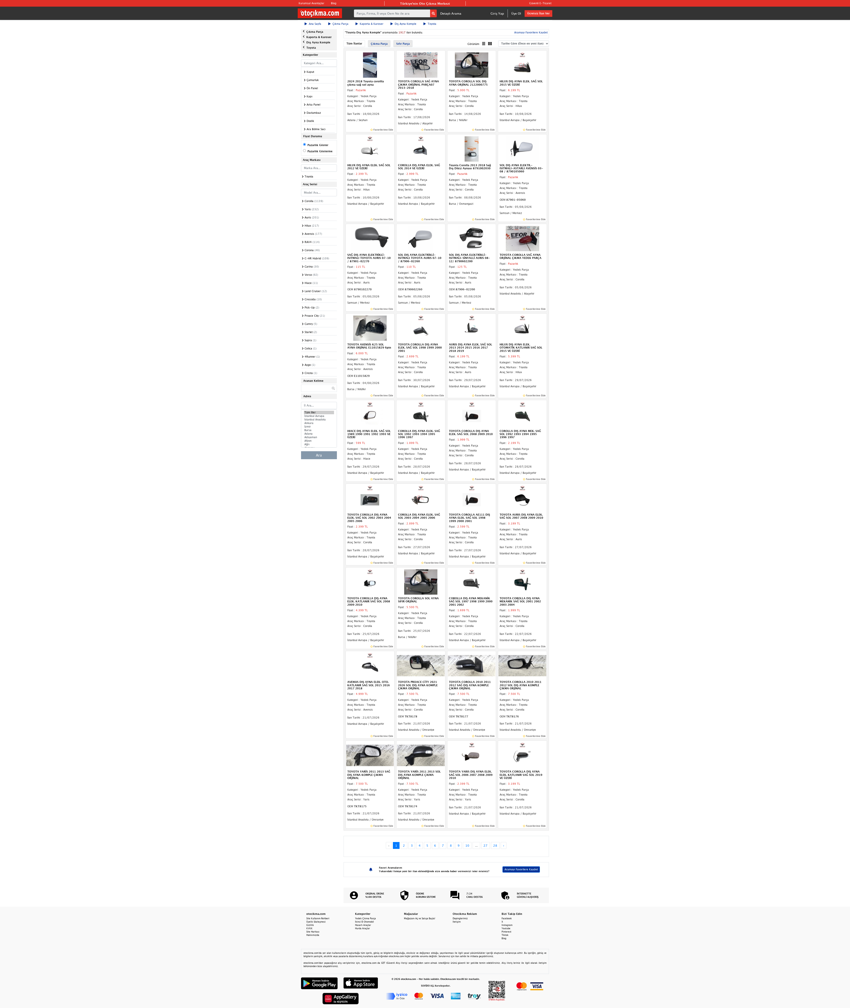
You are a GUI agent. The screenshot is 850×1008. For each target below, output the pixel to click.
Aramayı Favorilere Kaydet (521, 869)
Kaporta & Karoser (371, 23)
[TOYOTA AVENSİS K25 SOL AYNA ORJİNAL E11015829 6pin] (370, 328)
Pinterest (506, 931)
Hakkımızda (312, 935)
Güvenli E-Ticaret (540, 3)
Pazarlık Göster (317, 145)
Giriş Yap (497, 13)
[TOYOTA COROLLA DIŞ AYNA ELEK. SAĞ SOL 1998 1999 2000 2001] (421, 328)
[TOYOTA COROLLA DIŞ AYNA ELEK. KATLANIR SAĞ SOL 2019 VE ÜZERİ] (522, 755)
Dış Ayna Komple (405, 23)
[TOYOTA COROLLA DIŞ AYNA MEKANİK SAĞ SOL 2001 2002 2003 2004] (522, 582)
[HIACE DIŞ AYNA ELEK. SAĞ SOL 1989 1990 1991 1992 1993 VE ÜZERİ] (370, 414)
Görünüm (473, 44)
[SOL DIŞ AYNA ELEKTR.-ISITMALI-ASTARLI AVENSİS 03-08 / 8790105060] (522, 148)
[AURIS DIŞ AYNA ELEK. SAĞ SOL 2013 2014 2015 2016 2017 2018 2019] (472, 328)
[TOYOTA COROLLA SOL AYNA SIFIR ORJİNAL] (421, 582)
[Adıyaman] (319, 437)
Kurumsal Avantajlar (311, 3)
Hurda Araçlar (362, 928)
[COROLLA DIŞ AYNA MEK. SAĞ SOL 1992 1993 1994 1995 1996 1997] (522, 414)
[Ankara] (319, 423)
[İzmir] (319, 426)
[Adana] (319, 434)
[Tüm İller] (319, 412)
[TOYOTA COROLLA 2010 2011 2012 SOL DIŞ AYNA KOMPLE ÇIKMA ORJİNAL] (522, 665)
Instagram (507, 925)
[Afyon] (319, 441)
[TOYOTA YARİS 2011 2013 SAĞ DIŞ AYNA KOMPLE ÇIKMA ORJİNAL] (370, 755)
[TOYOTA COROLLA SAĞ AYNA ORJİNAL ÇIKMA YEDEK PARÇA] (522, 238)
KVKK (309, 928)
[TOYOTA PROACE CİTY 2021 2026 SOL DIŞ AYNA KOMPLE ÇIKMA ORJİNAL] (421, 665)
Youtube (506, 928)
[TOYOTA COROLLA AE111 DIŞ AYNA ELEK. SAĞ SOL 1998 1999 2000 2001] (472, 498)
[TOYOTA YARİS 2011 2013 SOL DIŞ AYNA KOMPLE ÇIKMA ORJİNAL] (421, 755)
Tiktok (505, 935)
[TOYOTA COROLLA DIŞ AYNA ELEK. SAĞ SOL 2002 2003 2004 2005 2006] (370, 498)
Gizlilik (310, 925)
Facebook (507, 918)
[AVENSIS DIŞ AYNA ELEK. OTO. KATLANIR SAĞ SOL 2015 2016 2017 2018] (370, 665)
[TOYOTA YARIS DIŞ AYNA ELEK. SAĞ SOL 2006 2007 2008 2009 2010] (472, 755)
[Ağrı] (319, 444)
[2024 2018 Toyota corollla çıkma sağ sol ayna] (370, 65)
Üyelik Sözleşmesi (316, 921)
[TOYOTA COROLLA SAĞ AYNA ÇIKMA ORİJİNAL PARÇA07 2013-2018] (421, 65)
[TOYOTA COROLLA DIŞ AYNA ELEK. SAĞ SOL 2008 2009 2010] (472, 414)
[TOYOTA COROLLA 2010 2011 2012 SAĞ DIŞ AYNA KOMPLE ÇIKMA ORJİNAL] (472, 665)
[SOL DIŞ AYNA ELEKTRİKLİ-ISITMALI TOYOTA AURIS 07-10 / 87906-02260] (421, 238)
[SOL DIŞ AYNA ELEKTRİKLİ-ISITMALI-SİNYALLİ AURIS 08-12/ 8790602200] (472, 238)
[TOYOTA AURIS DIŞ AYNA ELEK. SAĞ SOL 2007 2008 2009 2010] (522, 498)
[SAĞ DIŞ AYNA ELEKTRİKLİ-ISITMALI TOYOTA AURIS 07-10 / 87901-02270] (370, 238)
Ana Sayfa (315, 23)
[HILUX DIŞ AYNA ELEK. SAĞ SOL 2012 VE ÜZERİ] (370, 148)
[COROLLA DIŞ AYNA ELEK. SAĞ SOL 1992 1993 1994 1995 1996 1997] (421, 414)
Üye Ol (516, 13)
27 (485, 845)
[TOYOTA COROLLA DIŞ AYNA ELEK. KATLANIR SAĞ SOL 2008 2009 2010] (370, 582)
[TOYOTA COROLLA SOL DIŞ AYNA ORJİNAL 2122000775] (472, 65)
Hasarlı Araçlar (363, 925)
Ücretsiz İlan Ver (538, 13)
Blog (333, 3)
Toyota (432, 23)
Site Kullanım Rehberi (317, 918)
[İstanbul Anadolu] (319, 419)
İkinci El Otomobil (364, 921)
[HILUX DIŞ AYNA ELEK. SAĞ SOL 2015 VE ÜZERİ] (522, 65)
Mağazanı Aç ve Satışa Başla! (419, 918)
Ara (319, 455)
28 (495, 845)
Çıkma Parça (340, 23)
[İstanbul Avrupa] (319, 416)
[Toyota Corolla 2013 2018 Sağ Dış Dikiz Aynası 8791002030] (472, 148)
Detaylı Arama (450, 13)
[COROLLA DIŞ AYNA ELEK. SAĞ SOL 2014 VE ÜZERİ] (421, 148)
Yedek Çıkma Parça (365, 918)
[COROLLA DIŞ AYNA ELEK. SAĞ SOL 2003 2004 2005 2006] (421, 498)
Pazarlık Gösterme (319, 151)
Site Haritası (312, 931)
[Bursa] (319, 430)
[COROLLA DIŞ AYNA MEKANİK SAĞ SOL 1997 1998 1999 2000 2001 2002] (472, 582)
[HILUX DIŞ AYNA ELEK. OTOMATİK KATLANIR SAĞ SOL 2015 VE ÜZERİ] (522, 328)
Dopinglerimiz (460, 918)
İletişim (457, 921)
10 (467, 845)
